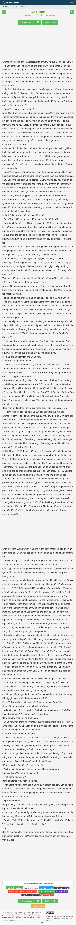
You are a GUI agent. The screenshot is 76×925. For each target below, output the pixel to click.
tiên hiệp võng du (46, 888)
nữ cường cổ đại (61, 891)
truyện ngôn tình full (61, 888)
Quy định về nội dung (33, 918)
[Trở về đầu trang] (42, 922)
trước (27, 22)
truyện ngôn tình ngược (31, 888)
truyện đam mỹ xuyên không (30, 895)
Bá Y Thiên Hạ (38, 11)
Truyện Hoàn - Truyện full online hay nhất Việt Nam (10, 2)
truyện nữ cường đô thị (47, 895)
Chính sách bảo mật (8, 918)
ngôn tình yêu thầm (14, 888)
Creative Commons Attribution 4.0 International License (59, 919)
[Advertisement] (38, 44)
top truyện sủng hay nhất (16, 891)
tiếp (49, 22)
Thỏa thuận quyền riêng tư (9, 920)
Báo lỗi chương (39, 906)
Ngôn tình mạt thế (31, 891)
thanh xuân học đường (46, 891)
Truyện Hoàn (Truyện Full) (13, 912)
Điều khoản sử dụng (20, 918)
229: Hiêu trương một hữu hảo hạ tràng (38, 15)
